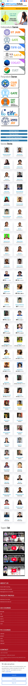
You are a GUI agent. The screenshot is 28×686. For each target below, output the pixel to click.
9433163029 (4, 1)
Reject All (14, 682)
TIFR (1, 614)
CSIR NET (2, 633)
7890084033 (11, 1)
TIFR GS (2, 641)
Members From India (5, 599)
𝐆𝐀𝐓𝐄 (1, 616)
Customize (14, 679)
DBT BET (2, 636)
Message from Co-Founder (6, 591)
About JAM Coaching (5, 587)
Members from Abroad (5, 601)
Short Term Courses (14, 134)
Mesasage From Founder (6, 589)
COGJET (2, 621)
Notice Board (18, 8)
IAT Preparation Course (14, 140)
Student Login (24, 8)
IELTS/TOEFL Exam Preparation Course (14, 137)
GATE (1, 638)
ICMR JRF (2, 643)
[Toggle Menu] (2, 8)
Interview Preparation (14, 131)
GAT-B (1, 619)
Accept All (14, 675)
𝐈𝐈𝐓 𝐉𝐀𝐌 (2, 611)
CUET (1, 623)
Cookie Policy (8, 671)
